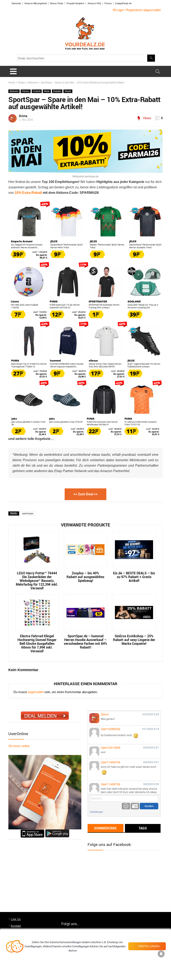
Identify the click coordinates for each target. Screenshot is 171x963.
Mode (47, 91)
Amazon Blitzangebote (35, 3)
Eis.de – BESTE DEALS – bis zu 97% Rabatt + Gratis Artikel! (134, 576)
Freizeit (36, 91)
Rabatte (57, 91)
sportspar (28, 513)
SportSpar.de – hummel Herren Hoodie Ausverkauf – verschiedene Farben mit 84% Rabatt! (85, 641)
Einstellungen (96, 811)
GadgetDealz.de (123, 3)
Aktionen (33, 82)
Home (11, 82)
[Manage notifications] (161, 953)
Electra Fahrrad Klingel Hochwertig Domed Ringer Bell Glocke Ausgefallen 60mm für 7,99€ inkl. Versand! (37, 643)
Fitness (25, 91)
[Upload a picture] (135, 806)
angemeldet (36, 692)
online (19, 746)
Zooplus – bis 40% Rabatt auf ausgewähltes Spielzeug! (85, 576)
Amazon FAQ (94, 3)
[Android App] (57, 831)
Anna (23, 116)
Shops (21, 82)
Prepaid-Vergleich (75, 3)
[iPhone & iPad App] (32, 831)
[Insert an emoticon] (126, 806)
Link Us (16, 919)
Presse (108, 3)
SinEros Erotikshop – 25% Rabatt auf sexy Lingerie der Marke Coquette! (134, 639)
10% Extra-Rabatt (28, 192)
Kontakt (16, 925)
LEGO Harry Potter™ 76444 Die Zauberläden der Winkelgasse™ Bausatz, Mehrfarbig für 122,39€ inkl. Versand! (37, 580)
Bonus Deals (56, 3)
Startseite (16, 3)
